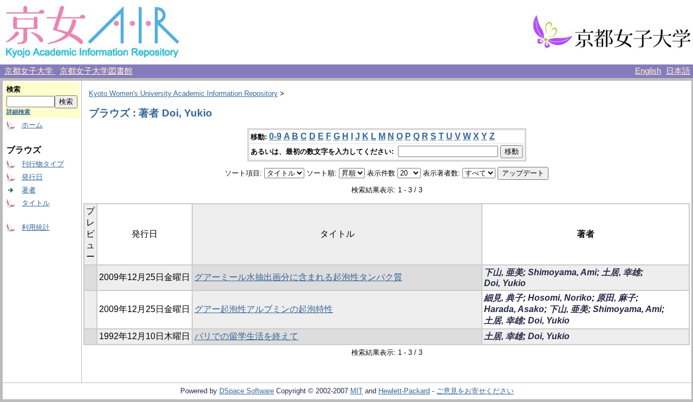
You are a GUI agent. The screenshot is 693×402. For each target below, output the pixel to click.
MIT (356, 391)
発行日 (32, 177)
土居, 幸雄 (621, 272)
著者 (29, 190)
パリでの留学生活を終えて (246, 336)
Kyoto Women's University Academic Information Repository (183, 93)
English (648, 71)
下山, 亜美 (503, 272)
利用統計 (36, 227)
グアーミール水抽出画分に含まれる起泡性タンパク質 (298, 277)
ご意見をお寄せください (475, 391)
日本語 (678, 71)
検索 (13, 89)
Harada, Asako (514, 309)
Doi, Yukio (505, 283)
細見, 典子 (503, 297)
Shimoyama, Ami (562, 272)
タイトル (36, 203)
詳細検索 (18, 111)
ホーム (32, 125)
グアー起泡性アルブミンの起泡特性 (263, 309)
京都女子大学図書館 (96, 71)
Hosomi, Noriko (560, 297)
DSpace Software (246, 391)
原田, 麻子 (616, 297)
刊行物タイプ (43, 164)
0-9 (275, 136)
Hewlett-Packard (404, 391)
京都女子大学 (29, 71)
